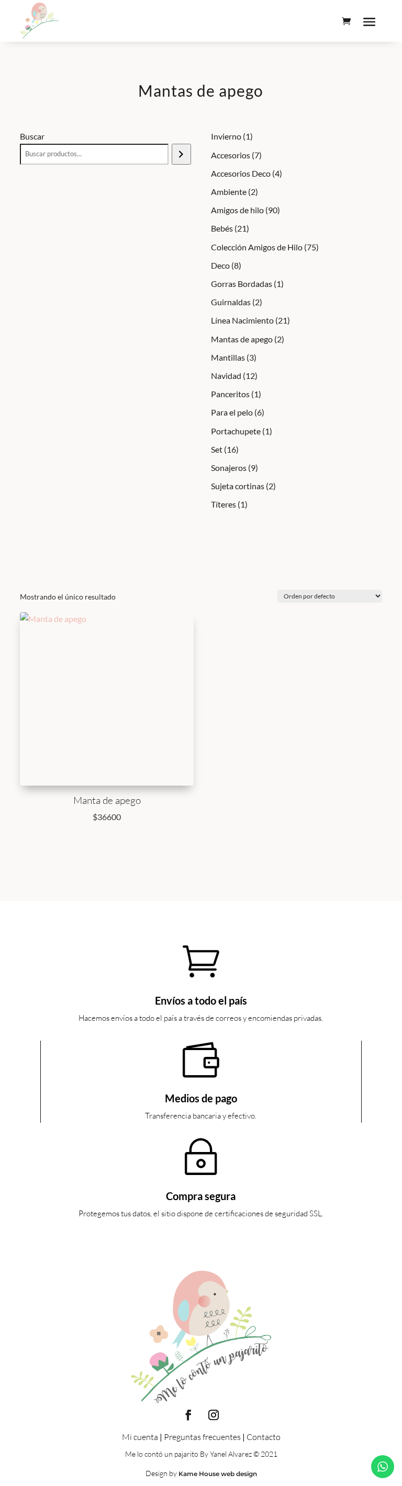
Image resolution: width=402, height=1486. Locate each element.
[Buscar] (181, 154)
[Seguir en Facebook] (188, 1414)
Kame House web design (217, 1474)
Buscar (32, 136)
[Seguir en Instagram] (213, 1414)
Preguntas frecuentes (202, 1437)
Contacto (264, 1437)
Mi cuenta (140, 1437)
